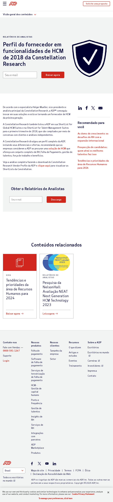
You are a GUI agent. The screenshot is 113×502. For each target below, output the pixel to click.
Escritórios (93, 347)
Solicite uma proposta (96, 3)
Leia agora (48, 313)
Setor (53, 358)
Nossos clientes (54, 344)
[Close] (108, 492)
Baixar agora (53, 74)
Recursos (74, 342)
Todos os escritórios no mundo (13, 479)
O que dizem (75, 347)
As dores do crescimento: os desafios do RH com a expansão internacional (93, 137)
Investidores (94, 365)
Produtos (35, 452)
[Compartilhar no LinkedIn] (80, 107)
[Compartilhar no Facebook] (86, 107)
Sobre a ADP (94, 342)
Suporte (7, 355)
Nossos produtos (36, 344)
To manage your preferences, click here (56, 498)
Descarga (56, 199)
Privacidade (54, 470)
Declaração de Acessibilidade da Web (52, 473)
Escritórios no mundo (98, 352)
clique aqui (44, 165)
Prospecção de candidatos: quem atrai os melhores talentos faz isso (92, 151)
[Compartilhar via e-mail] (100, 107)
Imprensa (92, 370)
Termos (68, 470)
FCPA (78, 470)
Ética (87, 470)
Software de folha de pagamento (37, 362)
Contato (92, 375)
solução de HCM (57, 148)
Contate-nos (10, 342)
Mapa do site (37, 470)
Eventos (73, 360)
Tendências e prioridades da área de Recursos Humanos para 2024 (93, 164)
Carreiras (92, 360)
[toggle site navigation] (4, 3)
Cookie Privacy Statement (83, 494)
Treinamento (75, 365)
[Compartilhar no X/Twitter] (92, 107)
